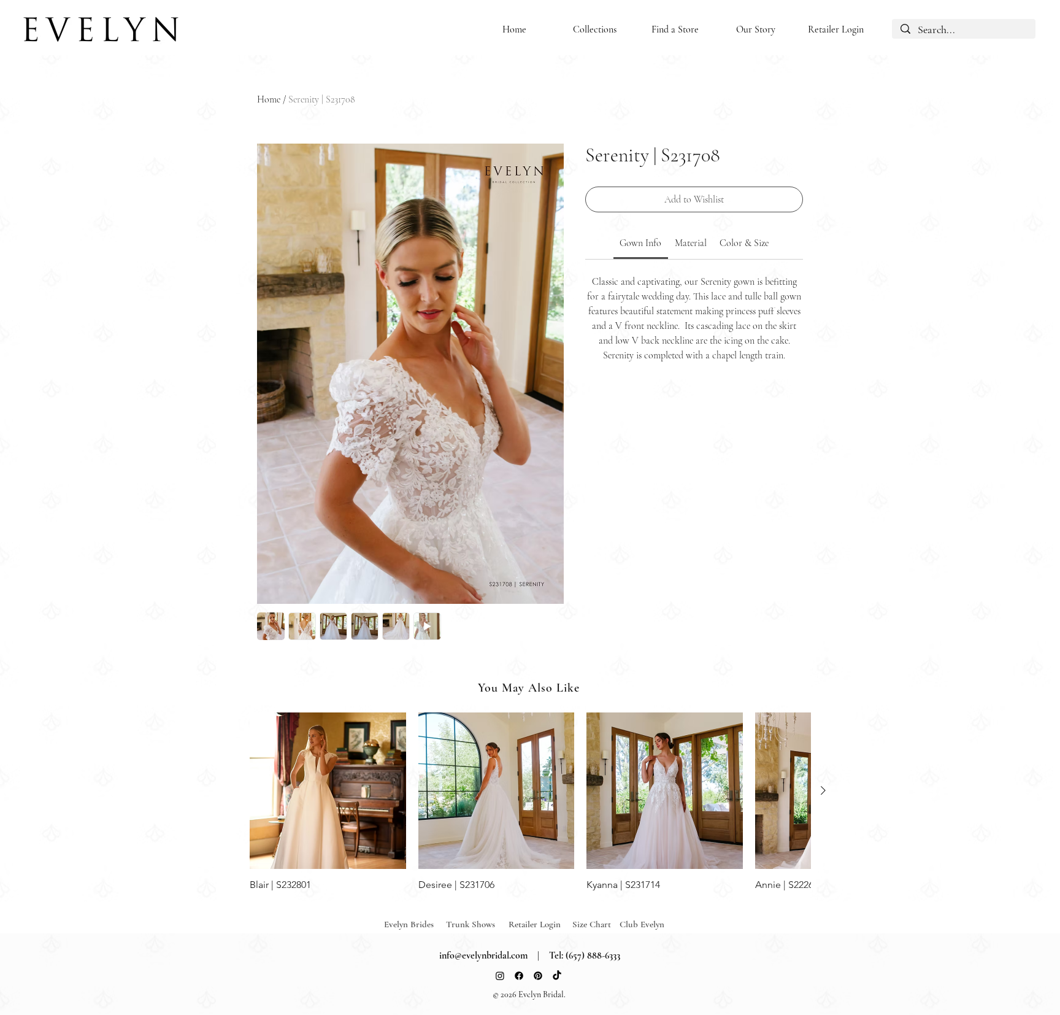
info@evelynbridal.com (483, 955)
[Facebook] (518, 975)
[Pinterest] (537, 975)
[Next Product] (823, 790)
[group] (530, 802)
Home (268, 99)
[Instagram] (499, 975)
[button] (595, 29)
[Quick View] (328, 790)
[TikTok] (557, 975)
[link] (640, 243)
